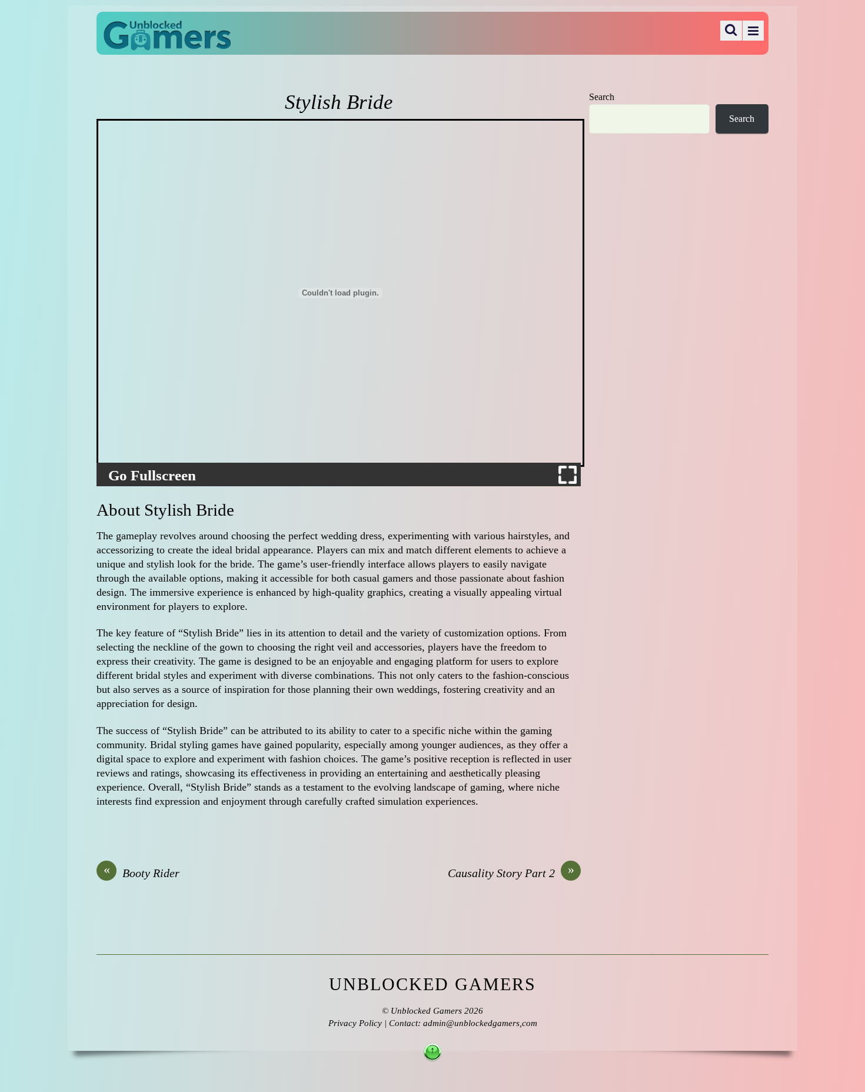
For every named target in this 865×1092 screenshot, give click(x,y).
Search (601, 97)
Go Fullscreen (152, 476)
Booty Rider (142, 872)
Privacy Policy (355, 1023)
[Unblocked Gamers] (167, 42)
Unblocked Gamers (426, 1010)
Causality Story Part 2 (511, 872)
